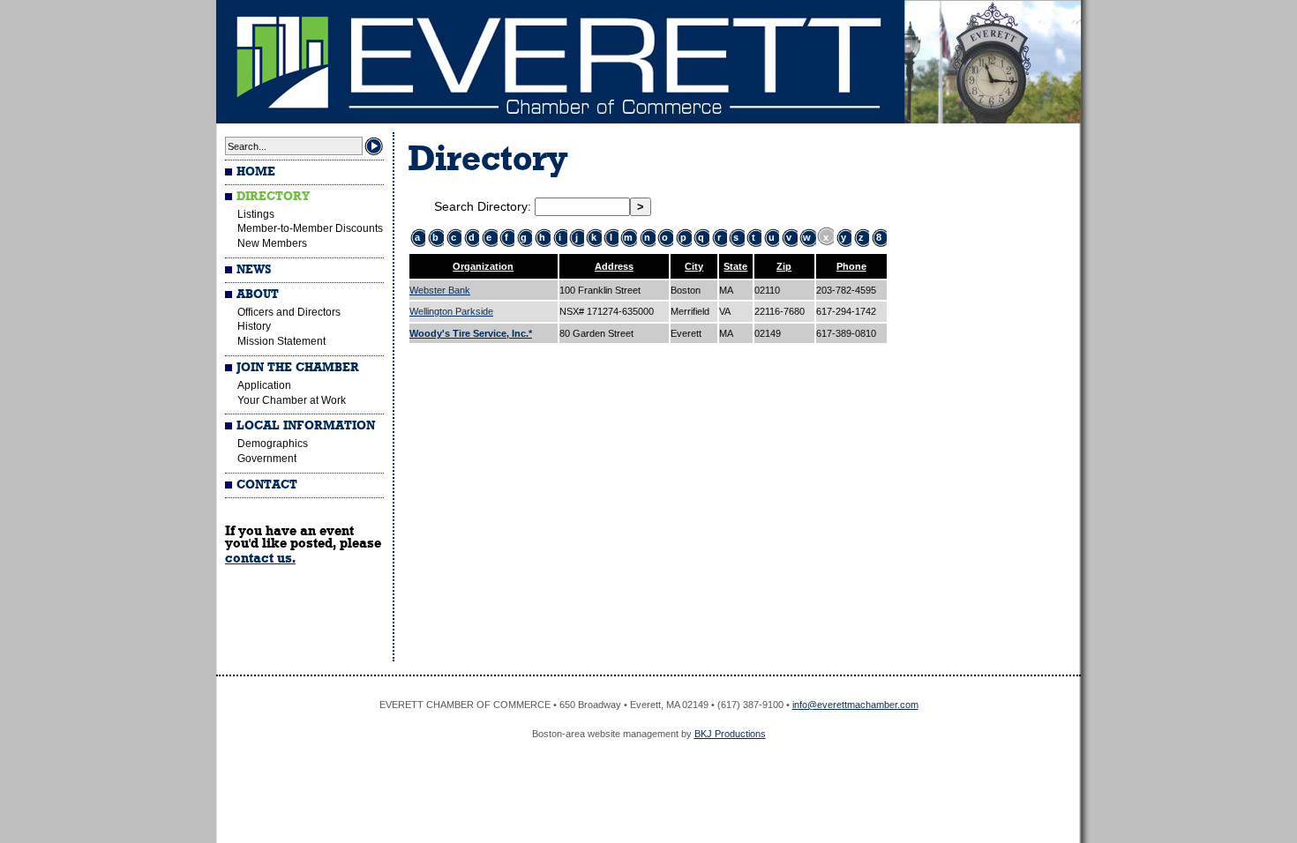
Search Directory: (484, 206)
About (257, 294)
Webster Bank (439, 290)
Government (266, 458)
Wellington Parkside (451, 311)
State (735, 266)
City (694, 266)
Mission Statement (281, 341)
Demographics (272, 443)
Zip (783, 266)
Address (614, 266)
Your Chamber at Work (291, 400)
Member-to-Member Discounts (310, 228)
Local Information (305, 426)
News (253, 270)
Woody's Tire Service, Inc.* (470, 333)
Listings (255, 214)
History (254, 326)
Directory (273, 196)
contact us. (260, 558)
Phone (851, 266)
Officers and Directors (289, 312)
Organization (483, 266)
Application (264, 385)
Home (255, 172)
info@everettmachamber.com (855, 704)
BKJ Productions (730, 733)
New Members (272, 243)
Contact (266, 485)
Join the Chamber (297, 368)
